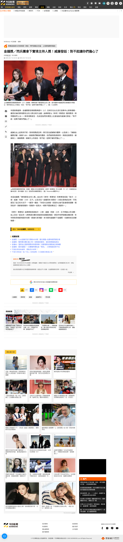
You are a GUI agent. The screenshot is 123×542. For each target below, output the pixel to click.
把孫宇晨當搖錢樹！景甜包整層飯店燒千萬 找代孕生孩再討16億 (40, 373)
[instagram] (91, 3)
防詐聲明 (45, 523)
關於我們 (75, 526)
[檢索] (116, 3)
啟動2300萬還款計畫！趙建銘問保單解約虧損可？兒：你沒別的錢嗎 (64, 396)
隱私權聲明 (45, 529)
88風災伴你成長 (20, 11)
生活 (65, 7)
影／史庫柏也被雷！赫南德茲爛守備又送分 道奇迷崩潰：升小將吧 (40, 475)
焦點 (19, 7)
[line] (95, 3)
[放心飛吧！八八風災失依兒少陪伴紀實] (23, 3)
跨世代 (31, 11)
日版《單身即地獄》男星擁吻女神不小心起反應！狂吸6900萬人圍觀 (15, 373)
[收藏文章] (6, 137)
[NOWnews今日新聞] (7, 3)
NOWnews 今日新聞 (10, 41)
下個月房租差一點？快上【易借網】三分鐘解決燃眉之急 (15, 396)
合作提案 (75, 529)
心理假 (55, 11)
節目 (85, 7)
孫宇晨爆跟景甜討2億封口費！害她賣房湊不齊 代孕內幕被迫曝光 (21, 507)
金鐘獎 (14, 297)
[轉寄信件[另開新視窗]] (6, 121)
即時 (24, 7)
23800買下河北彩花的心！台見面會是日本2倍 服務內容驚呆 (64, 475)
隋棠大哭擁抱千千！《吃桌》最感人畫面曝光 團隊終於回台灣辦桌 (22, 428)
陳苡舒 (9, 55)
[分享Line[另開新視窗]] (6, 116)
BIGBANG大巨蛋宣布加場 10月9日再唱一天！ (40, 451)
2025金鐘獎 (21, 229)
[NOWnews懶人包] (108, 3)
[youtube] (99, 3)
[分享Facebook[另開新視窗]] (6, 111)
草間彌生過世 (10, 7)
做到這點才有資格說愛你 (62, 371)
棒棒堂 (23, 297)
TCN (38, 11)
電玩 (71, 7)
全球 (54, 7)
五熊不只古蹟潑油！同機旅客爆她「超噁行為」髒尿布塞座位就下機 (40, 396)
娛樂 (42, 7)
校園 (96, 7)
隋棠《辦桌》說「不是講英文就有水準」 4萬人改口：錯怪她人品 (58, 507)
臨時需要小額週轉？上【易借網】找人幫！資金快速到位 (58, 428)
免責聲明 (45, 526)
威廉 (30, 297)
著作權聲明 (45, 531)
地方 (90, 7)
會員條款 (75, 523)
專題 (36, 7)
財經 (59, 7)
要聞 (30, 7)
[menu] (2, 7)
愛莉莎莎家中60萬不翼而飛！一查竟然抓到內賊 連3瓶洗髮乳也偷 (15, 451)
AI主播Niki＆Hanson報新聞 (70, 11)
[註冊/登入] (120, 3)
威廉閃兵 (39, 297)
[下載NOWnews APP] (112, 3)
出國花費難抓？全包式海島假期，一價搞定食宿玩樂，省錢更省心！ (64, 451)
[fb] (87, 3)
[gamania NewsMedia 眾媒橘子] (110, 538)
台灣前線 (47, 11)
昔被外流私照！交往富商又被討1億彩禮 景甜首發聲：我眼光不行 (15, 475)
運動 (48, 7)
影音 (79, 7)
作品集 (70, 272)
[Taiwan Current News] (103, 3)
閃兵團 (48, 297)
